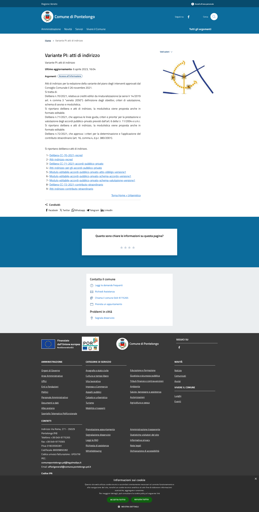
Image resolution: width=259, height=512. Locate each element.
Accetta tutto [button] (117, 499)
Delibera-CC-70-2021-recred (66, 155)
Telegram (94, 210)
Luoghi (177, 396)
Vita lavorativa (93, 381)
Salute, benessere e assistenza (145, 392)
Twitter (66, 210)
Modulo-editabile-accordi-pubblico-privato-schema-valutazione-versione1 (92, 180)
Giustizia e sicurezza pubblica (145, 375)
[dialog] (129, 494)
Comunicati (180, 376)
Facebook (53, 210)
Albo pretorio (48, 408)
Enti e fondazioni (49, 386)
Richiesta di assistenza (97, 445)
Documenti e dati (50, 403)
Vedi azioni (165, 51)
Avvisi (177, 381)
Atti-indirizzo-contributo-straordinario (71, 189)
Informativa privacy (140, 440)
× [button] (256, 479)
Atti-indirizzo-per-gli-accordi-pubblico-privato (75, 168)
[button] (129, 506)
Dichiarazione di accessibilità (144, 451)
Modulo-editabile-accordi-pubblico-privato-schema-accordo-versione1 (90, 176)
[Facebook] (187, 17)
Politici (44, 392)
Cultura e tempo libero (97, 376)
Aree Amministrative (52, 376)
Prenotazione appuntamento (100, 429)
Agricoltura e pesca (140, 402)
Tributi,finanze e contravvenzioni (147, 381)
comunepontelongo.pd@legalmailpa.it (61, 462)
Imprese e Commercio (97, 386)
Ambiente (135, 386)
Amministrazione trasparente (145, 429)
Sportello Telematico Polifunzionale (59, 413)
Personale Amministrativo (54, 397)
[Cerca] (214, 16)
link (158, 493)
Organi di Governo (50, 370)
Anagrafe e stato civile (97, 370)
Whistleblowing (93, 451)
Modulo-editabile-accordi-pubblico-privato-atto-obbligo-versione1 (87, 172)
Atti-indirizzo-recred (61, 159)
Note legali (135, 445)
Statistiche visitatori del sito (144, 435)
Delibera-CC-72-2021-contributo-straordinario (76, 185)
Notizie (178, 370)
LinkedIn (108, 210)
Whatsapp (80, 210)
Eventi (177, 401)
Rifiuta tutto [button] (141, 499)
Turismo (90, 403)
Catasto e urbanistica (96, 397)
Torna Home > (119, 195)
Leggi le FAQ (92, 440)
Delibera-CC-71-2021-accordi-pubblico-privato (76, 164)
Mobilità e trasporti (95, 408)
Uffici (44, 381)
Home (48, 40)
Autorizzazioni (137, 397)
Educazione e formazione (142, 370)
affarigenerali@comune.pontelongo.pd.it (69, 466)
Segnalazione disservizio (98, 435)
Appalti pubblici (93, 392)
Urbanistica (134, 195)
